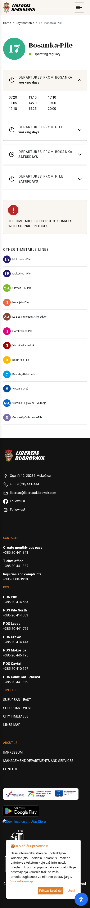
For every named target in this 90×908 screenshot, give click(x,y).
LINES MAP (12, 725)
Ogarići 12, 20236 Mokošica (30, 476)
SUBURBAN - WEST (17, 708)
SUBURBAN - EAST (17, 700)
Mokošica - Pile (21, 259)
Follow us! (17, 501)
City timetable (25, 23)
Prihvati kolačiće (50, 890)
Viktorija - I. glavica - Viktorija (29, 403)
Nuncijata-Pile (20, 302)
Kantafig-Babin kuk (23, 374)
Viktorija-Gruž (20, 388)
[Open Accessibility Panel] (81, 899)
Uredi (71, 890)
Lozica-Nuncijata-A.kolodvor (29, 316)
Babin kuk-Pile (20, 359)
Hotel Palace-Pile (22, 331)
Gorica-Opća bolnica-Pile (27, 417)
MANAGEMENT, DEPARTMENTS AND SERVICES (38, 761)
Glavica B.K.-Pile (21, 287)
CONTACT (10, 769)
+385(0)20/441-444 (24, 484)
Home (7, 23)
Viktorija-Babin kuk (23, 345)
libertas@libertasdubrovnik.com (33, 493)
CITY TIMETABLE (15, 716)
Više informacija (21, 881)
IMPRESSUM (13, 752)
